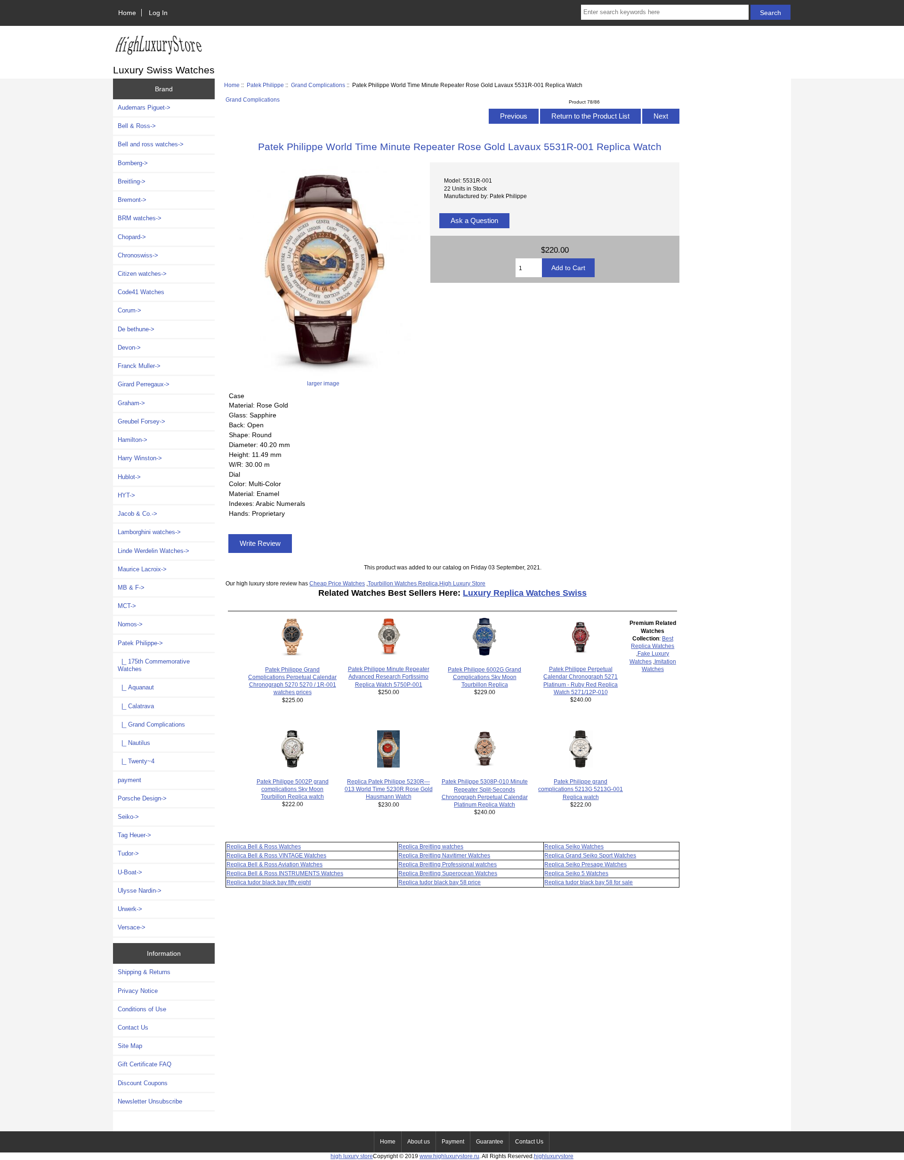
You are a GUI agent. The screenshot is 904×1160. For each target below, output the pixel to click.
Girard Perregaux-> (144, 384)
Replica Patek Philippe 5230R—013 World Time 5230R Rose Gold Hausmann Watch (389, 789)
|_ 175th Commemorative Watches (154, 665)
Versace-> (131, 927)
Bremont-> (132, 199)
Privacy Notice (138, 990)
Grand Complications (318, 85)
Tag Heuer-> (134, 835)
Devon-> (129, 347)
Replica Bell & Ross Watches (263, 846)
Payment (453, 1141)
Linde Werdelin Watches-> (153, 550)
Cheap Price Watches (337, 583)
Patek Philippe (265, 85)
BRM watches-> (139, 218)
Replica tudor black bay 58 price (439, 882)
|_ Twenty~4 (136, 761)
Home (127, 12)
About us (418, 1141)
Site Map (130, 1045)
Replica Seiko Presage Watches (585, 864)
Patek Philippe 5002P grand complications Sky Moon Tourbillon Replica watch (293, 789)
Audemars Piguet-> (144, 107)
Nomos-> (130, 624)
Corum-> (129, 310)
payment (129, 780)
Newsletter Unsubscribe (150, 1101)
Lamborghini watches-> (149, 532)
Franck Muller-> (139, 365)
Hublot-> (129, 476)
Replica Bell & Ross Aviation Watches (274, 864)
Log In (158, 12)
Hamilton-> (132, 439)
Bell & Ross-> (137, 125)
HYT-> (126, 495)
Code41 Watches (141, 292)
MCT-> (127, 605)
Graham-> (131, 403)
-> (140, 643)
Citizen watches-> (142, 273)
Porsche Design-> (142, 798)
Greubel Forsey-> (141, 421)
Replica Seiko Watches (574, 846)
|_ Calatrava (136, 706)
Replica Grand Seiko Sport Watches (590, 855)
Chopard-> (132, 236)
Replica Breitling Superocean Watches (447, 873)
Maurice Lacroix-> (142, 569)
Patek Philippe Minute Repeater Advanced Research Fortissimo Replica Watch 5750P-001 (388, 676)
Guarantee (489, 1141)
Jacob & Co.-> (137, 513)
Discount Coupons (143, 1083)
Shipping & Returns (144, 972)
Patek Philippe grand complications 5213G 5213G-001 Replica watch (580, 789)
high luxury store (352, 1156)
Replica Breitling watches (430, 846)
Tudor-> (128, 853)
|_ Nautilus (134, 742)
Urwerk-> (130, 908)
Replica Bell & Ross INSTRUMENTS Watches (284, 873)
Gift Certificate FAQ (144, 1064)
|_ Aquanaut (136, 687)
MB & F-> (131, 587)
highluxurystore (553, 1156)
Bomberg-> (133, 163)
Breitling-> (131, 181)
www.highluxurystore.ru (449, 1156)
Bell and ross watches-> (151, 144)
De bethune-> (136, 329)
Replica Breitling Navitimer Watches (444, 855)
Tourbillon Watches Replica (403, 583)
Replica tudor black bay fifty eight (268, 882)
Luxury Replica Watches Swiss (525, 593)
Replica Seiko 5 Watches (576, 873)
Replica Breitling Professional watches (447, 864)
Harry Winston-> (140, 458)
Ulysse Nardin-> (139, 890)
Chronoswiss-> (138, 255)
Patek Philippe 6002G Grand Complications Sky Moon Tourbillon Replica (484, 677)
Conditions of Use (142, 1009)
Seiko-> (128, 816)
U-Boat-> (130, 872)
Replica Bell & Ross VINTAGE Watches (276, 855)
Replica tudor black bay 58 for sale (588, 882)
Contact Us (133, 1027)
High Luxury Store (462, 583)
